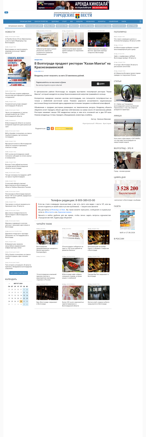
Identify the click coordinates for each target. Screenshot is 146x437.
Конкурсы (101, 21)
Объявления (113, 21)
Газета (124, 21)
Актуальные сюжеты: (16, 26)
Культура (79, 21)
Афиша (118, 115)
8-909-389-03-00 (85, 200)
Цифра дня (120, 177)
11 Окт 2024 (37, 71)
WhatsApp (55, 210)
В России (119, 238)
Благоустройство (41, 21)
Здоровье (55, 21)
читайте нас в (64, 128)
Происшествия (25, 21)
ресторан (107, 123)
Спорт (64, 21)
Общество (38, 60)
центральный (89, 123)
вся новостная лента (19, 273)
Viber (63, 210)
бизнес (99, 123)
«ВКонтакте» (49, 212)
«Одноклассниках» (64, 212)
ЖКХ (71, 21)
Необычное (90, 21)
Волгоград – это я (123, 148)
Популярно (120, 31)
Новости (10, 31)
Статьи (117, 81)
